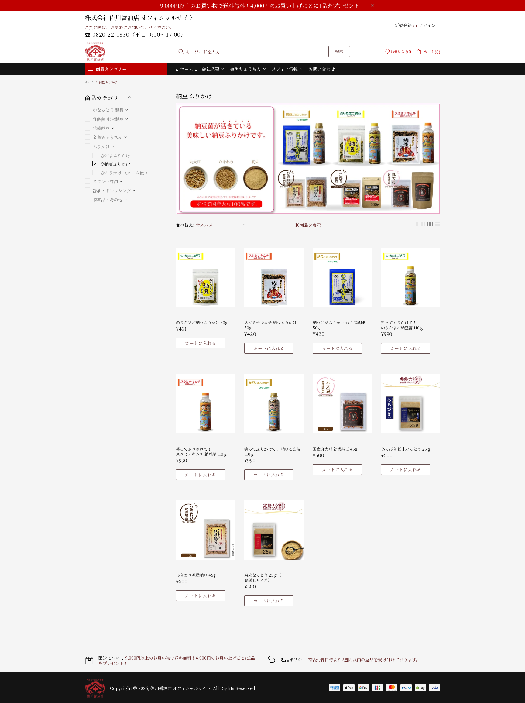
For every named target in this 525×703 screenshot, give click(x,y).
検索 (339, 51)
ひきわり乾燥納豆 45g (195, 575)
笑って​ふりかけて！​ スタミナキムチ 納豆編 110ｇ (201, 451)
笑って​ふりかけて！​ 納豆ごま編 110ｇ (272, 451)
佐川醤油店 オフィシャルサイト (95, 51)
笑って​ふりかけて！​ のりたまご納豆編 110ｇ (402, 325)
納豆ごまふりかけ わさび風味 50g (339, 325)
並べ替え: (185, 225)
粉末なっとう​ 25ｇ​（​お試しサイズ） (262, 577)
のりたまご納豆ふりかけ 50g (201, 322)
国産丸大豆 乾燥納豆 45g (335, 448)
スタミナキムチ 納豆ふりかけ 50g (270, 325)
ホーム (89, 82)
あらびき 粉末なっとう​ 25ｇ (406, 448)
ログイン (427, 25)
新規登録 (403, 25)
